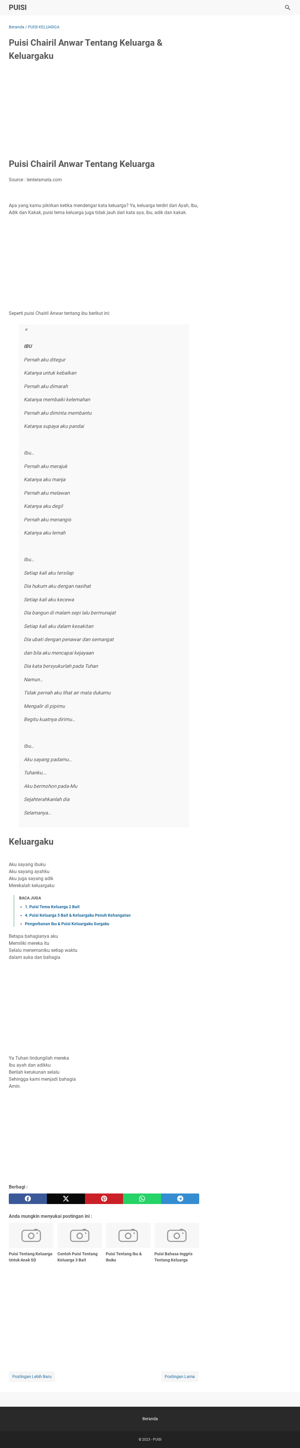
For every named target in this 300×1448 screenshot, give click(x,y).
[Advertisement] (104, 110)
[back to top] (288, 1435)
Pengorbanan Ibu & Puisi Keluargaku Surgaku (67, 923)
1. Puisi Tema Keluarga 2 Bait (52, 906)
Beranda (150, 1418)
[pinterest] (104, 1198)
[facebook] (28, 1198)
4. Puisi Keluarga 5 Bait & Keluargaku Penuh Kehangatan (78, 915)
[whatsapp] (142, 1198)
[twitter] (66, 1198)
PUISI (18, 7)
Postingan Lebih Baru (32, 1376)
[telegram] (180, 1198)
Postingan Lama (180, 1376)
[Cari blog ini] (287, 7)
